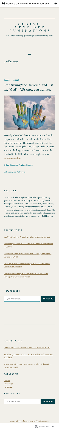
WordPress (8, 383)
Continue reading (12, 157)
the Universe (21, 171)
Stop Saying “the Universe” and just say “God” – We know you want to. (28, 87)
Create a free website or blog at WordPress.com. (29, 420)
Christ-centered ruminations (30, 27)
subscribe (48, 299)
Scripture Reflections (26, 165)
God (5, 171)
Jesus (14, 171)
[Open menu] (29, 54)
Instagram (8, 387)
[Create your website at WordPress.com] (29, 3)
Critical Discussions (11, 165)
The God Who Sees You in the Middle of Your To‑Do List (27, 237)
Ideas (9, 171)
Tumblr (7, 380)
